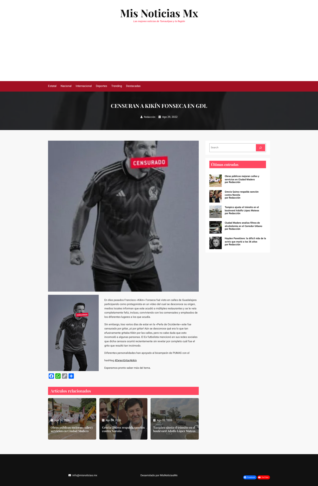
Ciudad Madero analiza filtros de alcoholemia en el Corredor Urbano (243, 224)
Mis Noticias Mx (159, 13)
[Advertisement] (159, 56)
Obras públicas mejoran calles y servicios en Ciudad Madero (72, 429)
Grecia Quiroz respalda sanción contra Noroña (123, 429)
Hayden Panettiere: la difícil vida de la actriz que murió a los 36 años (245, 240)
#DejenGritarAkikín (126, 360)
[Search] (260, 147)
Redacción (149, 117)
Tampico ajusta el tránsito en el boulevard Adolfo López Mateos (174, 429)
